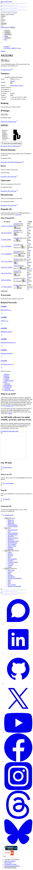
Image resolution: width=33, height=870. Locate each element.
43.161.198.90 (5, 254)
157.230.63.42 (5, 287)
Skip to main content (6, 1)
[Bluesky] (18, 831)
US (28, 235)
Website (3, 85)
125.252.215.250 (5, 226)
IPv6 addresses (5, 91)
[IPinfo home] (16, 8)
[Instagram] (18, 776)
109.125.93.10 (5, 273)
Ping (11, 226)
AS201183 (16, 266)
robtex (10, 413)
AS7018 (15, 230)
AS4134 (15, 278)
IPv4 (2, 114)
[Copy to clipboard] (2, 60)
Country (3, 82)
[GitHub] (18, 669)
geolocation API (8, 405)
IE (27, 242)
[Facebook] (18, 747)
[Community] (18, 610)
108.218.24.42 (5, 233)
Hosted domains (5, 87)
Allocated (3, 97)
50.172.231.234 (5, 261)
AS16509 (16, 238)
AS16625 (16, 224)
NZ (28, 228)
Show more (4, 291)
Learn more (18, 214)
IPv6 (6, 114)
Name (2, 79)
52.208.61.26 (4, 239)
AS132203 (16, 251)
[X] (18, 698)
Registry (3, 95)
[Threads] (18, 805)
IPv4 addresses (5, 89)
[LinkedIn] (18, 640)
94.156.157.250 (5, 267)
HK (28, 257)
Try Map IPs (6, 499)
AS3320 (15, 245)
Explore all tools (7, 467)
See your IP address (8, 483)
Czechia (12, 81)
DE (28, 248)
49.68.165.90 (4, 280)
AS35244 (16, 271)
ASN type (4, 93)
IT (31, 269)
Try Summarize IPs (8, 515)
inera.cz (21, 85)
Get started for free (6, 69)
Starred (7, 27)
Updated (3, 99)
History (3, 27)
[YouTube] (18, 723)
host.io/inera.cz (14, 85)
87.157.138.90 (5, 246)
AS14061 (16, 285)
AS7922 (15, 259)
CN (28, 282)
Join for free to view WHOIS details (12, 143)
